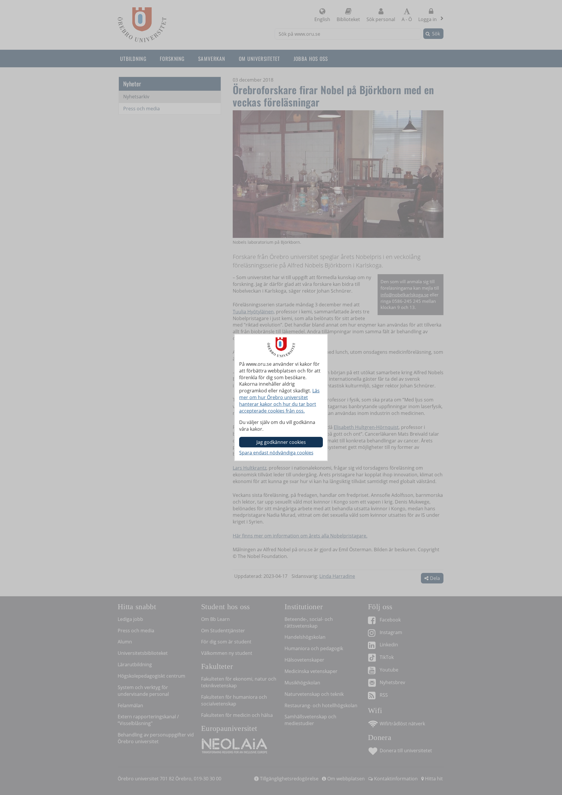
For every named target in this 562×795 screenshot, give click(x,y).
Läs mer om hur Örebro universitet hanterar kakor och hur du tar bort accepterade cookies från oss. (279, 400)
